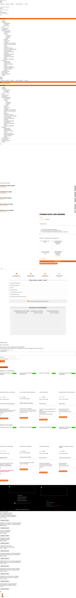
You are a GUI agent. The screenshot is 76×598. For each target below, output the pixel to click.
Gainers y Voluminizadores (10, 44)
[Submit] (0, 11)
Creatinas (6, 41)
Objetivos (4, 60)
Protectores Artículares (9, 51)
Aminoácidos (7, 32)
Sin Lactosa (6, 25)
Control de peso (7, 62)
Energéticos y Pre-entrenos (10, 43)
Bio (7, 34)
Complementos (5, 28)
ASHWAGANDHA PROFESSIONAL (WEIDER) (58, 253)
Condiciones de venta (22, 497)
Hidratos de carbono (8, 48)
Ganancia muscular (8, 66)
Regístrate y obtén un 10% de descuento (48, 263)
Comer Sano (6, 40)
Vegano (5, 70)
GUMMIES (12, 3)
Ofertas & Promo (5, 71)
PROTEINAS (2, 3)
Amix (3, 27)
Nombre (2, 357)
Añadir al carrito (57, 261)
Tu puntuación (3, 350)
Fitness (5, 65)
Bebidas (6, 39)
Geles (5, 45)
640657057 (7, 83)
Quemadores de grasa (9, 54)
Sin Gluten (6, 24)
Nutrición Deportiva (6, 30)
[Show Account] (2, 8)
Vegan (7, 38)
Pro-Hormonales (7, 50)
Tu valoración (3, 351)
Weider (3, 75)
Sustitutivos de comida (9, 56)
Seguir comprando (4, 367)
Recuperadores (7, 55)
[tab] (38, 301)
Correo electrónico (4, 359)
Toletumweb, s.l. (58, 505)
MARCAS (26, 3)
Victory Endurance (6, 74)
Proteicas (8, 37)
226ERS (3, 20)
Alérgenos (4, 22)
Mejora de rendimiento (9, 67)
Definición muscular (8, 64)
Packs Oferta (5, 72)
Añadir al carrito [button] (4, 418)
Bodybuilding (7, 61)
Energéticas (8, 35)
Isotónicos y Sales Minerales (10, 49)
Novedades (4, 29)
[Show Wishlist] (0, 16)
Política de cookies (21, 498)
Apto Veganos (7, 23)
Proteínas (6, 53)
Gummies (6, 46)
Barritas (6, 33)
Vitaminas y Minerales (9, 59)
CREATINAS (7, 3)
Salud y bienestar (8, 69)
